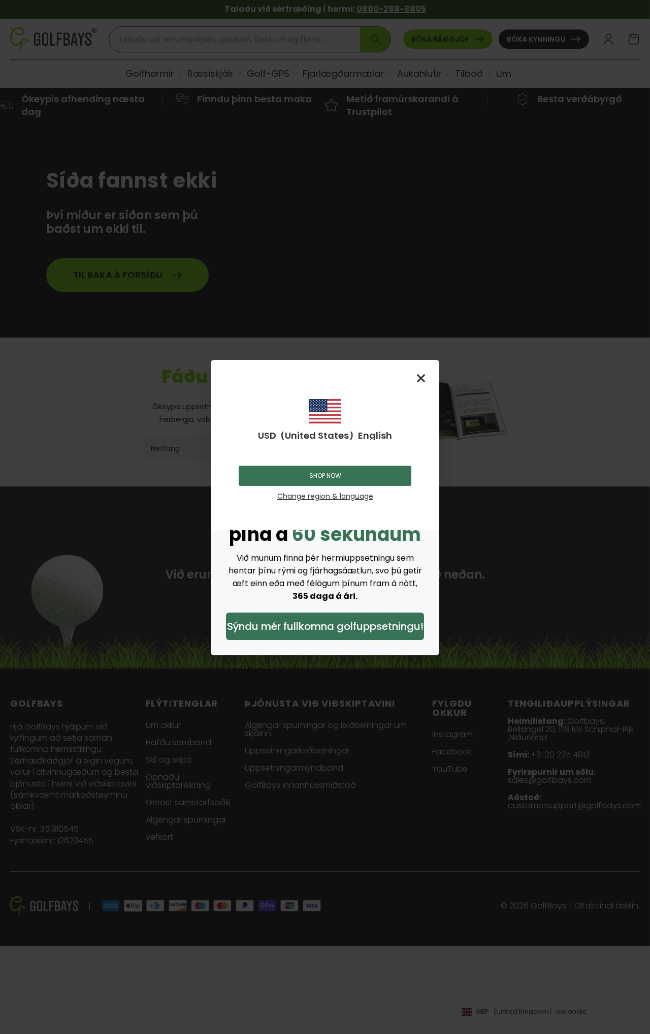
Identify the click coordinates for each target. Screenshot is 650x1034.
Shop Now (325, 475)
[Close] (421, 378)
